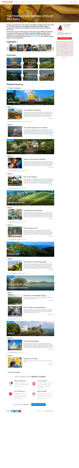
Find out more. (19, 398)
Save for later (49, 411)
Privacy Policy (39, 398)
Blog (35, 2)
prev (8, 49)
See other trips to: (21, 404)
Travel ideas (30, 2)
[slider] (66, 28)
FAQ (49, 396)
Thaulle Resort (19, 273)
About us (39, 2)
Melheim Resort (19, 239)
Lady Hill (17, 318)
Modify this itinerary (65, 38)
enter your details (35, 36)
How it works (17, 2)
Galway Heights (19, 188)
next (53, 49)
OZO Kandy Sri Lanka (20, 170)
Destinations (23, 2)
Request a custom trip (38, 404)
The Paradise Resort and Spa (21, 121)
